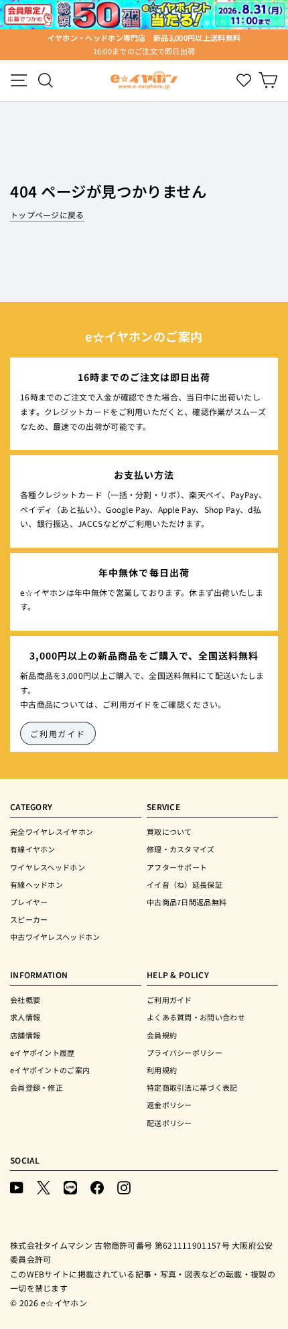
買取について (169, 831)
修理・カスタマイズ (181, 849)
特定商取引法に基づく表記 (192, 1087)
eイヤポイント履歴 (42, 1052)
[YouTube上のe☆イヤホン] (16, 1187)
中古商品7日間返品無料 (186, 901)
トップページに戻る (47, 214)
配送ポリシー (169, 1122)
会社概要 (25, 999)
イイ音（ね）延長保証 (184, 884)
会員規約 (162, 1035)
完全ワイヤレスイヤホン (51, 831)
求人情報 (25, 1017)
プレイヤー (29, 901)
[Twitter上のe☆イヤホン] (43, 1187)
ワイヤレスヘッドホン (47, 867)
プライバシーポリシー (184, 1052)
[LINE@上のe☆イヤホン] (70, 1187)
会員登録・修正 (36, 1087)
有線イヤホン (33, 849)
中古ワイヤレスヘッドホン (55, 936)
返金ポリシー (169, 1104)
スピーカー (29, 919)
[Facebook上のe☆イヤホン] (97, 1187)
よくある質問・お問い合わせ (196, 1017)
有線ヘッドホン (36, 884)
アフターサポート (177, 867)
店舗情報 (25, 1035)
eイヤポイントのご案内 (50, 1070)
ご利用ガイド (58, 733)
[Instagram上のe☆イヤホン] (124, 1187)
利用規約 (162, 1070)
